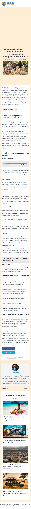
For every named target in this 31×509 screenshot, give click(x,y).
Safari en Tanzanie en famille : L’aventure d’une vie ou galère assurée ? (15, 493)
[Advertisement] (15, 23)
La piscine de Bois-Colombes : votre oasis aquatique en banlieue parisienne (14, 467)
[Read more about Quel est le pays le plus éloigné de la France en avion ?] (15, 431)
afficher (15, 109)
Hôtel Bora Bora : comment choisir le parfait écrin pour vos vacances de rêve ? (14, 419)
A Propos (22, 506)
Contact (8, 506)
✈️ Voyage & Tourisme (21, 59)
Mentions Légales (15, 506)
